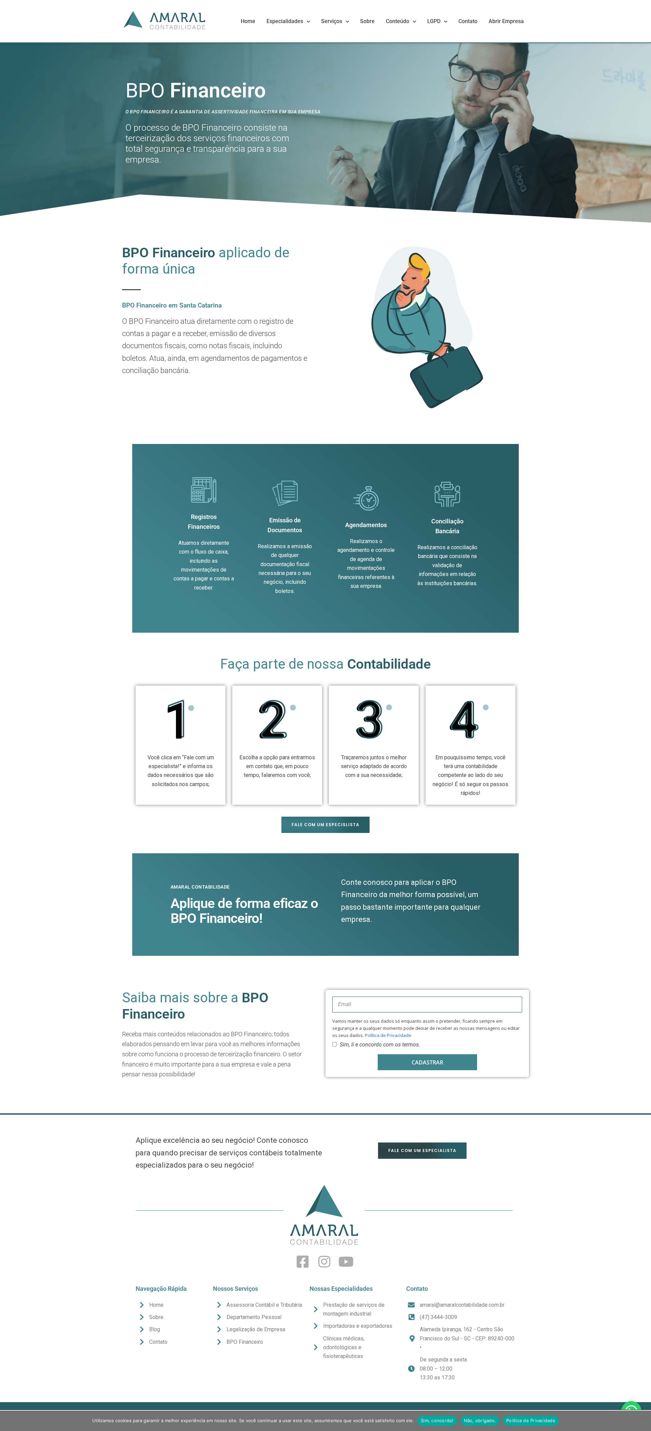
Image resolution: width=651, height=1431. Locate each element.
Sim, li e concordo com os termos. (380, 1044)
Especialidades (285, 21)
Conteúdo (397, 21)
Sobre (367, 21)
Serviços (331, 21)
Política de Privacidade (388, 1035)
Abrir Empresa (506, 21)
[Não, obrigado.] (642, 1420)
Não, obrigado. (480, 1420)
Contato (467, 21)
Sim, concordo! (437, 1420)
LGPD (433, 21)
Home (248, 21)
